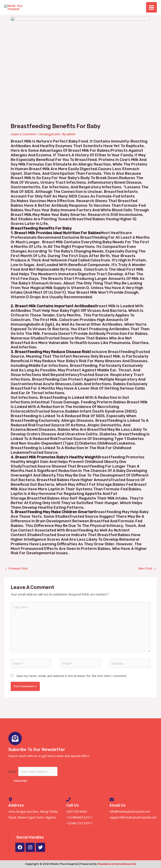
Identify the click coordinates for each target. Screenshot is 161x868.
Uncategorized (49, 134)
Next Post (147, 568)
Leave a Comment (23, 134)
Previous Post (16, 568)
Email (13, 771)
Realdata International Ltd (117, 863)
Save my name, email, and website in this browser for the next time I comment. (71, 676)
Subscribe (20, 780)
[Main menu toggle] (151, 7)
